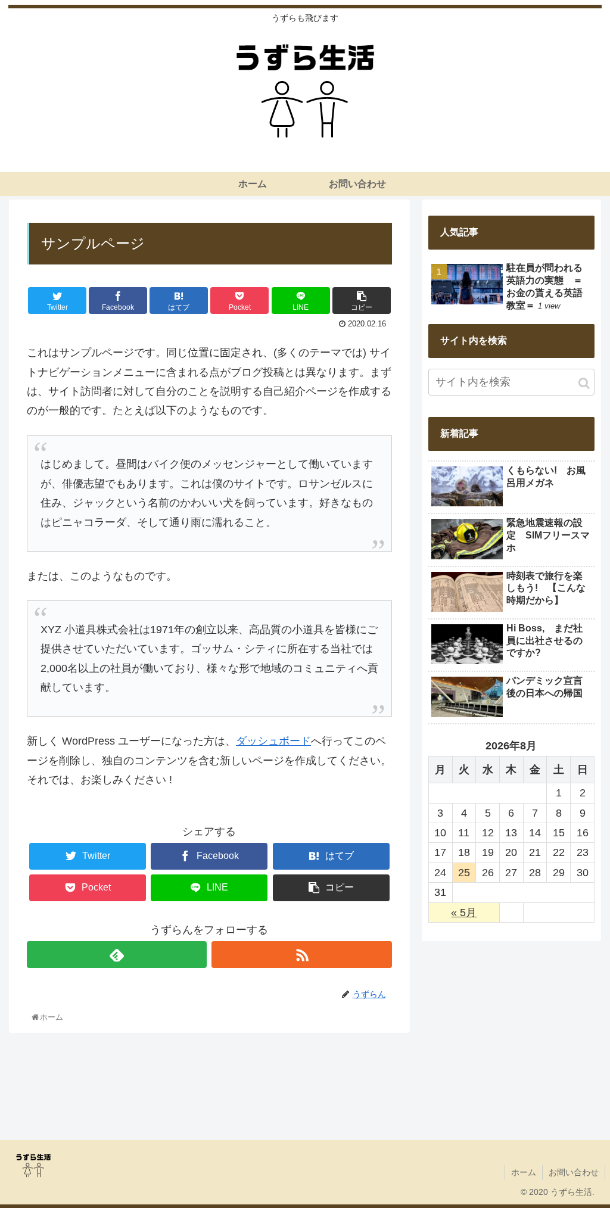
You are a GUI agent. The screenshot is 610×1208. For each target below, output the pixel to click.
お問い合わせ (574, 1172)
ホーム (523, 1172)
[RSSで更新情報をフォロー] (301, 954)
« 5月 (464, 913)
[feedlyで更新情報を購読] (117, 954)
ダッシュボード (273, 741)
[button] (584, 383)
